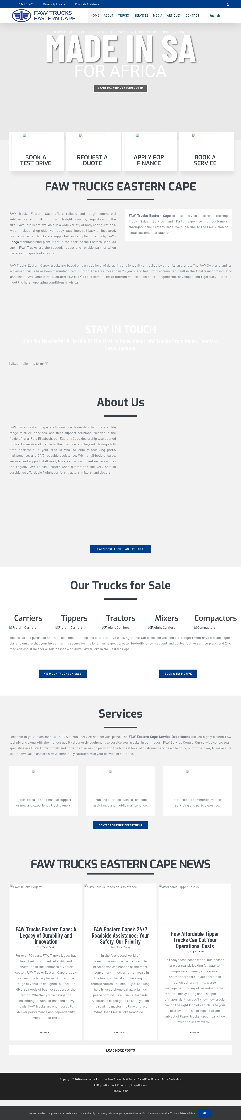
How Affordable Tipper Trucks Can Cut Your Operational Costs (195, 940)
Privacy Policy (120, 1090)
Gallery (46, 890)
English (215, 16)
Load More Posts (120, 1050)
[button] (225, 15)
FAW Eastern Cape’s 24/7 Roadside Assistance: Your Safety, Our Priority (120, 935)
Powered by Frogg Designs (132, 1084)
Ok (205, 1113)
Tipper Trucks (49, 947)
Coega (14, 242)
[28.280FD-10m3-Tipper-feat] (69, 627)
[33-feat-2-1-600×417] (161, 627)
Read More (45, 1032)
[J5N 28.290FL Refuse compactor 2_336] (205, 627)
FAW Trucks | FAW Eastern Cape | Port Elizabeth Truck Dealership (144, 1079)
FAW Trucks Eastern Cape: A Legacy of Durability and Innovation (46, 935)
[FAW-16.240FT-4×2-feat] (23, 627)
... (59, 1017)
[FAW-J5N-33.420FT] (115, 627)
